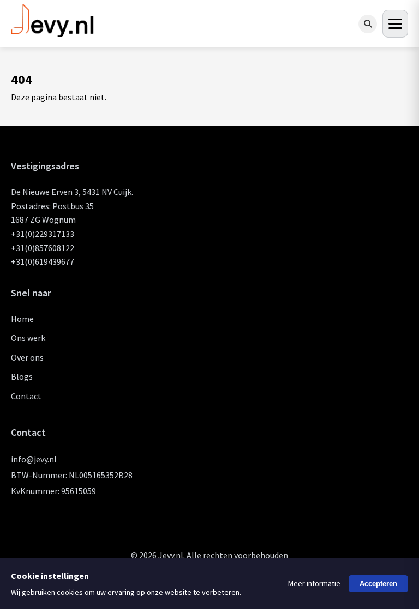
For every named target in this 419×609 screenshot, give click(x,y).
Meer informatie (314, 583)
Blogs (22, 376)
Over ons (27, 357)
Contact (26, 396)
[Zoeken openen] (367, 24)
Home (22, 318)
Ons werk (28, 337)
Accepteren (378, 584)
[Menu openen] (395, 24)
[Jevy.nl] (53, 32)
